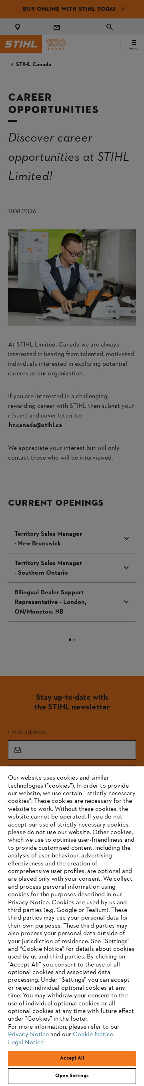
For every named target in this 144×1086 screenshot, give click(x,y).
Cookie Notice (93, 1034)
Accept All (72, 1058)
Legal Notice (26, 1042)
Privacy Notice (28, 1034)
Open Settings (72, 1076)
